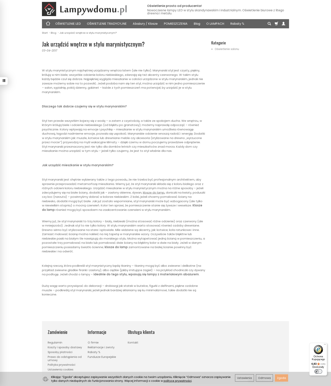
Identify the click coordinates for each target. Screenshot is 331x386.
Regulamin (55, 342)
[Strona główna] (90, 9)
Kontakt (133, 342)
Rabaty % (237, 23)
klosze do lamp (153, 193)
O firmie (93, 342)
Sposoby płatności (60, 352)
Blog (197, 23)
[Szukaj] (269, 23)
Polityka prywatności (61, 365)
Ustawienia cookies (60, 369)
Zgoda (281, 378)
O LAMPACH (215, 23)
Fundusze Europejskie (102, 357)
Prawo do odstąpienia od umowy (65, 358)
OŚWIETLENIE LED (68, 23)
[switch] (318, 371)
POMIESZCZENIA (176, 23)
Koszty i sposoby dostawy (65, 347)
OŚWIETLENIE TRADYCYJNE (107, 23)
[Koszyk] (276, 23)
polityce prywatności (178, 381)
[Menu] (325, 345)
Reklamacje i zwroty (101, 347)
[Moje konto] (283, 23)
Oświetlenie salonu (227, 49)
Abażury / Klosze (145, 23)
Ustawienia (244, 378)
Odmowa (264, 378)
